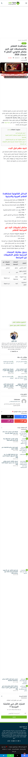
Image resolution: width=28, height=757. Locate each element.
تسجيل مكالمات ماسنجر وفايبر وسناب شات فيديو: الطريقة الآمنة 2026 (10, 462)
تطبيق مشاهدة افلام (19, 322)
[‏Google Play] (10, 741)
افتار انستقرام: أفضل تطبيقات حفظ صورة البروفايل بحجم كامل (8, 385)
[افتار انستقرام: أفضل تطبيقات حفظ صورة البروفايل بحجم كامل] (7, 379)
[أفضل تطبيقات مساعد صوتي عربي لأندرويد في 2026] (21, 364)
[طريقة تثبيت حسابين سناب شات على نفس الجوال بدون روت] (23, 434)
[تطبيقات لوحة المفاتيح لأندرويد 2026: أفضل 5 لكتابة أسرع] (7, 364)
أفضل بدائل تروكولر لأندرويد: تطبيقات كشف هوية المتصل (21, 385)
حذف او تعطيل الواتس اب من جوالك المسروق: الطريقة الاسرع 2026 (10, 455)
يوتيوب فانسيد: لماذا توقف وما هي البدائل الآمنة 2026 (10, 439)
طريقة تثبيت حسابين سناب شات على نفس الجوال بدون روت (10, 432)
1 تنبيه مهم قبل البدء (20, 133)
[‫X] (16, 741)
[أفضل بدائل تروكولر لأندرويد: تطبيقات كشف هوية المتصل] (21, 379)
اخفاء (9, 130)
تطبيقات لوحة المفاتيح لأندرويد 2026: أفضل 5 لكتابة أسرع (8, 370)
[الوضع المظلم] (2, 3)
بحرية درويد (7, 122)
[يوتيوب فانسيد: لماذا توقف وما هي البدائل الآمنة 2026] (23, 442)
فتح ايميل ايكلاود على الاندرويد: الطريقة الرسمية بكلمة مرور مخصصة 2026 (10, 571)
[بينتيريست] (15, 741)
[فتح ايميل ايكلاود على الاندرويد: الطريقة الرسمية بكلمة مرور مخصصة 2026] (23, 623)
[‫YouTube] (13, 351)
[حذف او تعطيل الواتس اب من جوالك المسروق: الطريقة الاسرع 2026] (23, 456)
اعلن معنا (14, 751)
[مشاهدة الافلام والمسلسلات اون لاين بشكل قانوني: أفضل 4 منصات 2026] (23, 688)
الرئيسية (24, 40)
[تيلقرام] (8, 741)
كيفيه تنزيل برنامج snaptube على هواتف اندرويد (10, 448)
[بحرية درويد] (14, 3)
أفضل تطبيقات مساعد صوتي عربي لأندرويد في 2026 (21, 370)
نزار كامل (23, 58)
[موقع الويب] (17, 351)
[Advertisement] (14, 21)
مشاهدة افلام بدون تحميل (17, 325)
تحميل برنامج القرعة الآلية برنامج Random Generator (10, 680)
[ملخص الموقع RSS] (20, 741)
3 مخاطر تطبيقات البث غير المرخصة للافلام (16, 140)
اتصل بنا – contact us (6, 749)
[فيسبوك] (15, 351)
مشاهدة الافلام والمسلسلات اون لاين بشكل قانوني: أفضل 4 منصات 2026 (10, 687)
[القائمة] (26, 3)
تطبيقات (19, 40)
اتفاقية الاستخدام (15, 749)
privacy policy (23, 749)
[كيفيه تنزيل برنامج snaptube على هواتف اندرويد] (23, 450)
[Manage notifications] (24, 754)
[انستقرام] (11, 351)
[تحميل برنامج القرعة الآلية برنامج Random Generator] (23, 681)
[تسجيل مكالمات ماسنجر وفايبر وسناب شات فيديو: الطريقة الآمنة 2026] (23, 514)
